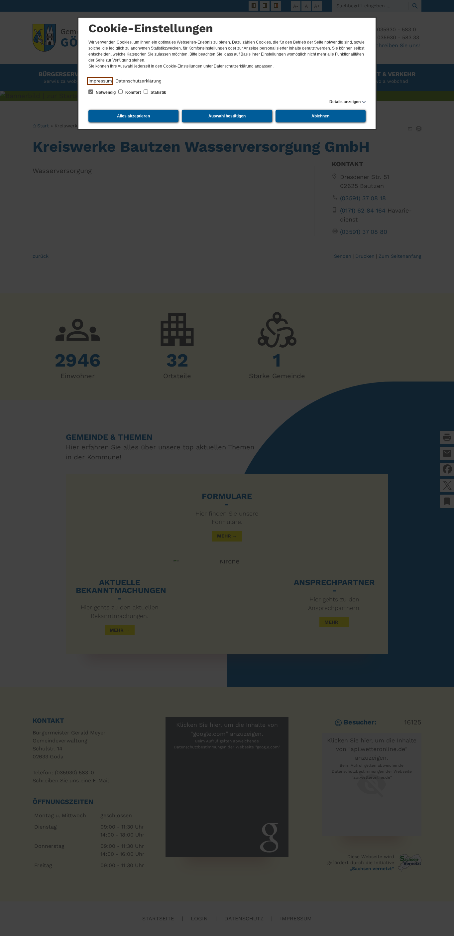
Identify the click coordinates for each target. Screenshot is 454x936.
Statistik (158, 92)
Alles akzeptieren (133, 116)
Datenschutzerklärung (138, 80)
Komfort (133, 92)
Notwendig (106, 92)
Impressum (100, 80)
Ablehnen (320, 116)
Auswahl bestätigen (227, 116)
